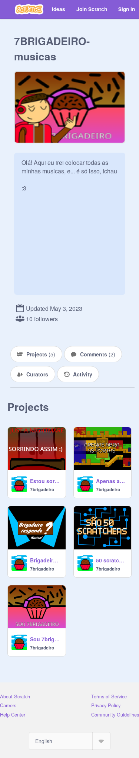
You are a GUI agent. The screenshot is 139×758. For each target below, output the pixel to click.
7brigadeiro (42, 489)
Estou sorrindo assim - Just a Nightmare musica (45, 481)
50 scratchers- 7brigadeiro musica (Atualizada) (111, 560)
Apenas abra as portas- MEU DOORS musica (111, 481)
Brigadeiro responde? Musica (45, 560)
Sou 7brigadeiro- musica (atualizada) (45, 639)
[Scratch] (29, 9)
